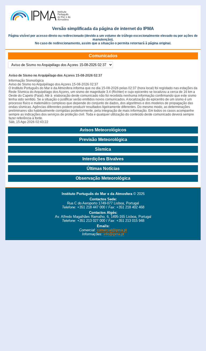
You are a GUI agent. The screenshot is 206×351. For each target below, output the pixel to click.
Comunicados (103, 55)
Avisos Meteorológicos (103, 130)
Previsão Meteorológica (103, 139)
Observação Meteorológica (103, 178)
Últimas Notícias (103, 168)
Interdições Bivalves (103, 159)
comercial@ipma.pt (112, 230)
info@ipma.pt (114, 234)
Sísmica (103, 149)
